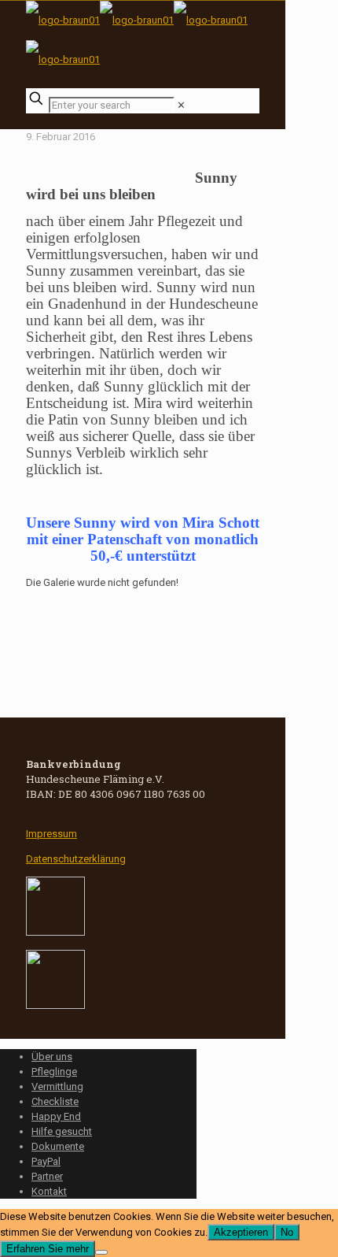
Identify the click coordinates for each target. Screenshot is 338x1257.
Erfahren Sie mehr (47, 1249)
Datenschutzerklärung (76, 859)
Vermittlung (57, 1086)
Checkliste (55, 1101)
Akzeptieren (241, 1232)
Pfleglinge (54, 1071)
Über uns (51, 1056)
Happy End (56, 1116)
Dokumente (57, 1146)
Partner (47, 1176)
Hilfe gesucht (61, 1131)
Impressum (51, 834)
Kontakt (49, 1191)
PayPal (46, 1161)
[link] (181, 105)
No (287, 1232)
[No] (101, 1252)
